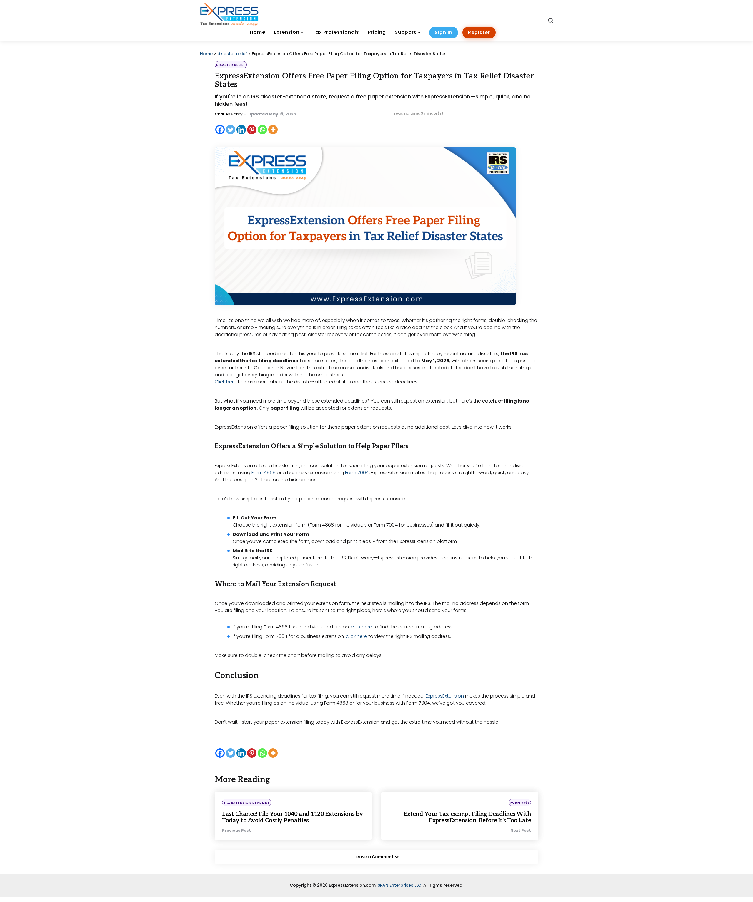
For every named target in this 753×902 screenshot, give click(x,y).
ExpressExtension (445, 696)
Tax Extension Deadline (247, 802)
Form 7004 (357, 472)
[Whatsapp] (262, 129)
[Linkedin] (241, 129)
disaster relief (230, 64)
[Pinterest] (251, 129)
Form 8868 (519, 802)
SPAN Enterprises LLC (399, 885)
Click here (225, 381)
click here (361, 626)
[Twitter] (230, 129)
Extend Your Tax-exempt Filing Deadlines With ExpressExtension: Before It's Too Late (467, 817)
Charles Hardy (229, 114)
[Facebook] (220, 129)
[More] (273, 129)
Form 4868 (263, 472)
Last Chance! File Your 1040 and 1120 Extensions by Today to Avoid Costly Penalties (292, 817)
